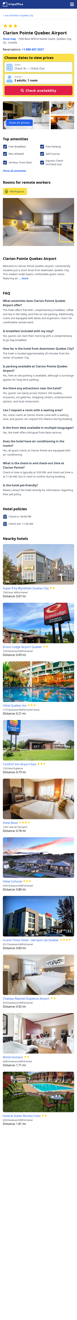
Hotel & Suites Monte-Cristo (22, 1116)
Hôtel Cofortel (12, 881)
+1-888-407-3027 (33, 49)
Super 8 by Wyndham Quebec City (26, 588)
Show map (9, 39)
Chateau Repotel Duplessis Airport (26, 999)
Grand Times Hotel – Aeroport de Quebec (31, 940)
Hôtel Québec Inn (15, 706)
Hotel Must (10, 823)
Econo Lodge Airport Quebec (22, 647)
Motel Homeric (13, 1057)
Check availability (41, 90)
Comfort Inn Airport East (19, 764)
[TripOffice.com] (13, 4)
